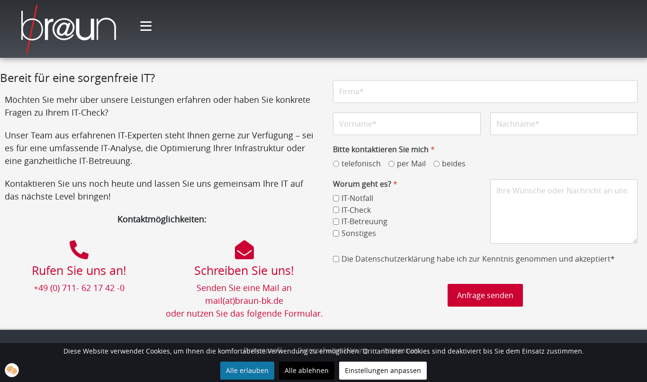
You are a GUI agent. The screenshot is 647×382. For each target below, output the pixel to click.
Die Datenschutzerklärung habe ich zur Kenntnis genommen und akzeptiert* (478, 259)
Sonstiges (358, 233)
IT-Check (356, 210)
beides (454, 164)
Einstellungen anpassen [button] (383, 370)
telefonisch (361, 164)
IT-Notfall (357, 198)
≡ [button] (146, 28)
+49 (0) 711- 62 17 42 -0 (79, 287)
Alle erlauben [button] (247, 370)
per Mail (411, 164)
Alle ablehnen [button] (307, 370)
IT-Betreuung (364, 222)
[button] (12, 370)
